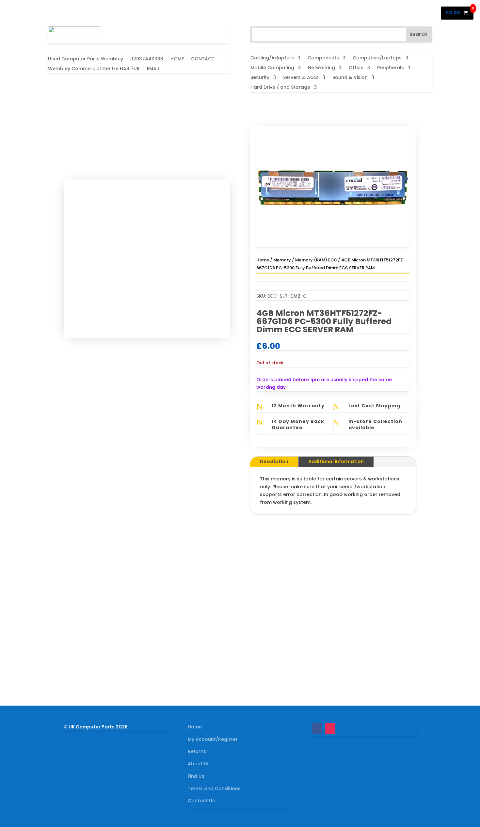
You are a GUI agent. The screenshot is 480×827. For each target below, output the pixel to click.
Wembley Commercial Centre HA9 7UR (94, 69)
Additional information (336, 461)
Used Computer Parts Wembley (85, 59)
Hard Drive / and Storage (280, 87)
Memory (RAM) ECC (316, 260)
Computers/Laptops (377, 58)
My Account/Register (213, 739)
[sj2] (333, 245)
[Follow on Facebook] (317, 728)
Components (323, 58)
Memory (282, 260)
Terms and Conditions (214, 788)
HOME (177, 59)
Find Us (196, 776)
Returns (197, 751)
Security (259, 78)
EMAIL (153, 69)
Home (262, 260)
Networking (321, 68)
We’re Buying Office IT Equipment (240, 644)
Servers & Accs (301, 78)
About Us (199, 763)
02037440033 (146, 59)
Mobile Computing (272, 68)
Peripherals (390, 68)
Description (274, 461)
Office (356, 68)
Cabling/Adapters (272, 58)
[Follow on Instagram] (330, 728)
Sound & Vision (350, 78)
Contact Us (201, 800)
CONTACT (203, 59)
